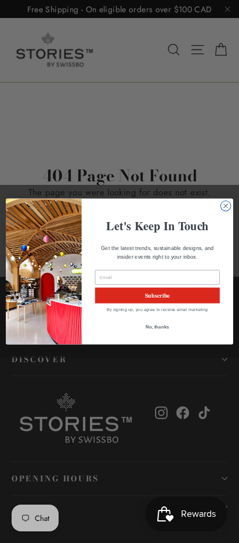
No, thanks (157, 327)
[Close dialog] (225, 206)
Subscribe (157, 295)
